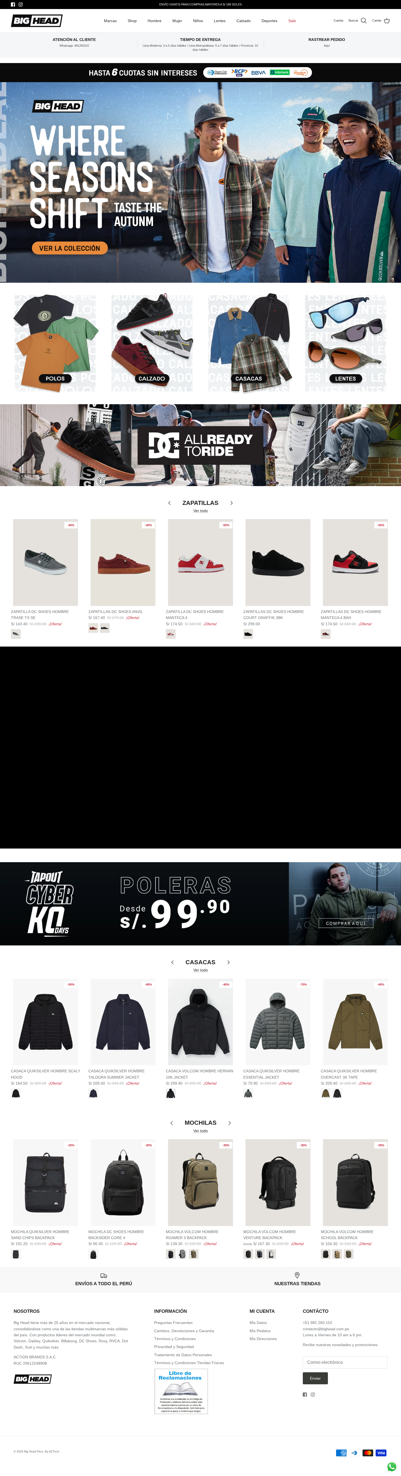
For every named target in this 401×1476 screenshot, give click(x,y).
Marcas (110, 21)
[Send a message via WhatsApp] (391, 1466)
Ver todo (200, 510)
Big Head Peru (33, 1451)
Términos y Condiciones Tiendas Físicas (189, 1363)
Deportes (269, 21)
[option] (200, 70)
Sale (292, 21)
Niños (198, 21)
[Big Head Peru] (37, 20)
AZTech (54, 1451)
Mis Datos (258, 1322)
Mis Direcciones (263, 1339)
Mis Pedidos (260, 1331)
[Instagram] (21, 4)
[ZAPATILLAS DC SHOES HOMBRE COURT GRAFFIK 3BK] (278, 562)
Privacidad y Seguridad (174, 1346)
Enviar (315, 1378)
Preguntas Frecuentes (173, 1322)
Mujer (177, 21)
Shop (132, 21)
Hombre (154, 21)
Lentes (220, 21)
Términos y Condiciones (175, 1339)
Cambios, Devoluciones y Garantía (184, 1331)
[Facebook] (13, 4)
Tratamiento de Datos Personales (183, 1355)
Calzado (244, 21)
